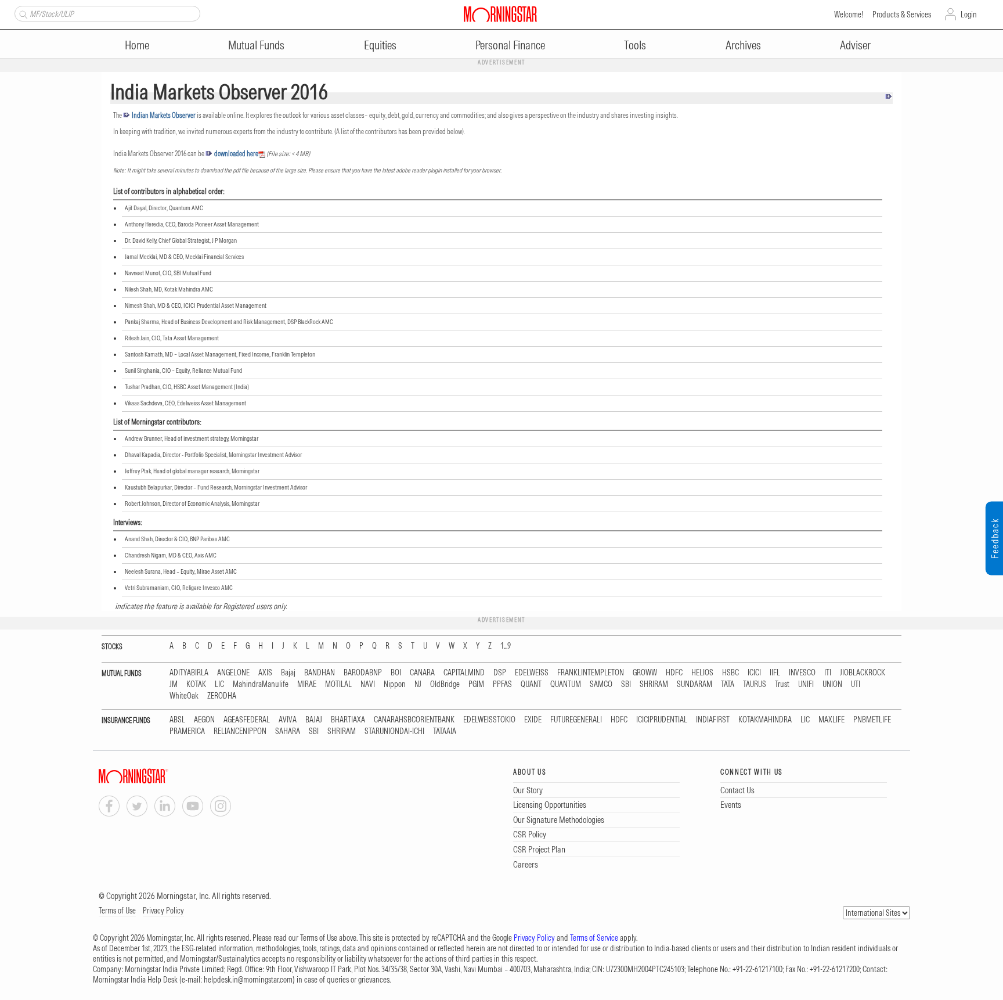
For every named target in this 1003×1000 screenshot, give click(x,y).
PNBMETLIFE (872, 719)
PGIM (476, 684)
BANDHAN (319, 672)
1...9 (505, 646)
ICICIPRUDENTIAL (661, 719)
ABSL (177, 719)
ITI (827, 672)
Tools (635, 45)
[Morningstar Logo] (500, 14)
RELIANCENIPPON (240, 731)
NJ (417, 684)
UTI (855, 684)
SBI (626, 684)
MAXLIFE (831, 719)
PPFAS (502, 684)
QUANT (531, 684)
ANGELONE (233, 672)
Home (137, 45)
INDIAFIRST (713, 719)
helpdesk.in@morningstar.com (248, 979)
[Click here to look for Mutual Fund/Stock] (22, 13)
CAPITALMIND (464, 672)
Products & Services (901, 14)
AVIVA (288, 719)
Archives (743, 45)
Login (969, 14)
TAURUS (754, 684)
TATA (727, 684)
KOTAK (196, 684)
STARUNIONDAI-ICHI (394, 731)
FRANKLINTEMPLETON (590, 672)
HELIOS (702, 672)
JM (173, 684)
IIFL (775, 672)
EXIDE (533, 719)
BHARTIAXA (348, 719)
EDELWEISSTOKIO (489, 719)
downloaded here (236, 153)
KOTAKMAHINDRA (765, 719)
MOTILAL (338, 684)
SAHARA (287, 731)
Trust (782, 684)
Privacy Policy (163, 910)
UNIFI (806, 684)
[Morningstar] (157, 776)
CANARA (422, 672)
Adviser (855, 45)
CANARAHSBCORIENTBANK (414, 719)
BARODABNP (363, 672)
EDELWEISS (532, 672)
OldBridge (445, 684)
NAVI (367, 684)
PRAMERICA (187, 731)
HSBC (730, 672)
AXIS (265, 672)
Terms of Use (117, 910)
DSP (499, 672)
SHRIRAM (654, 684)
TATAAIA (444, 731)
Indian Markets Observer (164, 115)
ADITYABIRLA (188, 672)
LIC (219, 684)
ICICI (754, 672)
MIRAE (306, 684)
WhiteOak (184, 696)
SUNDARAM (694, 684)
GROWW (645, 672)
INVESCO (802, 672)
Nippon (395, 684)
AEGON (204, 719)
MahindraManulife (260, 684)
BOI (396, 672)
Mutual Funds (256, 45)
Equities (380, 45)
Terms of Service (594, 938)
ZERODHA (221, 696)
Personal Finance (510, 45)
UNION (832, 684)
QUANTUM (565, 684)
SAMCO (601, 684)
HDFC (674, 672)
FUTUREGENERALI (576, 719)
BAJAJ (313, 719)
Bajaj (288, 672)
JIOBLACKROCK (862, 672)
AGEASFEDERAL (246, 719)
